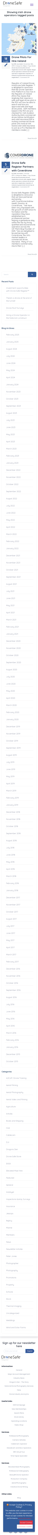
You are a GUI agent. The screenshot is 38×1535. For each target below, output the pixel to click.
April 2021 (10, 612)
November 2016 (13, 976)
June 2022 (10, 513)
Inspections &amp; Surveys (18, 1199)
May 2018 (10, 862)
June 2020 (11, 684)
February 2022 (12, 541)
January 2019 (12, 805)
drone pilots (22, 68)
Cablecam (10, 1135)
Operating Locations (19, 1421)
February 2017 (12, 961)
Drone (34, 66)
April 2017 (10, 947)
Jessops (9, 1213)
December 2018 (13, 812)
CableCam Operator (19, 1444)
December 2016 (13, 969)
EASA (8, 1163)
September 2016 (13, 990)
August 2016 (11, 997)
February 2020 (12, 712)
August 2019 (11, 755)
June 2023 (10, 427)
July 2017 (10, 926)
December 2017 (13, 897)
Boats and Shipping (14, 1121)
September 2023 (13, 406)
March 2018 (11, 876)
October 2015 (12, 1061)
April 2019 (10, 783)
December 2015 (13, 1054)
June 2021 (10, 598)
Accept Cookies (26, 1522)
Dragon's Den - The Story (19, 1382)
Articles (9, 1114)
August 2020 (11, 669)
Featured (10, 1178)
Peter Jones (11, 1256)
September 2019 (13, 748)
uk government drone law (24, 75)
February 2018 (12, 883)
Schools (9, 1292)
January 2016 (12, 1047)
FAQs (19, 1390)
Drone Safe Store (13, 1156)
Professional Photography (19, 1436)
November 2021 (13, 562)
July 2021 (10, 591)
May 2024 (10, 370)
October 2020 (12, 655)
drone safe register (25, 70)
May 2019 (10, 776)
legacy (9, 1220)
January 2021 (12, 634)
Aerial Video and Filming (16, 1099)
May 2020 (10, 691)
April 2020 (10, 698)
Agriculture (11, 1106)
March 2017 (11, 954)
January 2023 (12, 463)
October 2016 (12, 983)
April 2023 (10, 441)
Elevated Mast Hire (14, 1171)
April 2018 (10, 869)
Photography (12, 1270)
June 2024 (10, 363)
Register (29, 1351)
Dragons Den (12, 1149)
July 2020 (10, 676)
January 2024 (12, 384)
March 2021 (11, 619)
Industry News (19, 1378)
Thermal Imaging (13, 1306)
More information (24, 1518)
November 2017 (13, 904)
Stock (8, 1299)
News (25, 66)
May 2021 (10, 605)
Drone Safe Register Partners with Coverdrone (23, 166)
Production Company (19, 1479)
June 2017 (10, 933)
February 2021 (12, 627)
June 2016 (10, 1011)
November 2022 (13, 477)
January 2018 (12, 890)
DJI (7, 1142)
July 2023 (10, 420)
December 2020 (13, 641)
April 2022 (10, 527)
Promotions (11, 1277)
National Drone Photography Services (19, 1386)
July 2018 (10, 847)
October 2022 (12, 484)
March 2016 (11, 1033)
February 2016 (12, 1040)
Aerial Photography (14, 1092)
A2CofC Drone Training (16, 1078)
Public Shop (19, 1425)
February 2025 (12, 334)
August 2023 (11, 413)
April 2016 (10, 1026)
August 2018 (11, 840)
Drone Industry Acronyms (19, 1394)
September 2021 (13, 577)
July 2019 (10, 762)
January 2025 (12, 342)
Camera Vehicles (19, 1440)
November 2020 (13, 648)
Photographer (12, 1263)
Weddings (10, 1320)
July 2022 (10, 505)
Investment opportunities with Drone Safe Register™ (17, 289)
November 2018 (13, 819)
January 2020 (12, 719)
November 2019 (13, 733)
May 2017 (10, 940)
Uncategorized (12, 1313)
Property (10, 1285)
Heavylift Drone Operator (19, 1475)
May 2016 (10, 1018)
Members (10, 1235)
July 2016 (10, 1004)
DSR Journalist (18, 64)
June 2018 (10, 855)
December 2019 (13, 726)
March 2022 (11, 534)
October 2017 (12, 912)
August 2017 (11, 919)
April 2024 (10, 377)
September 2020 (13, 662)
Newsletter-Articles (14, 1249)
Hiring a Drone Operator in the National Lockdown (18, 316)
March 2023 (11, 448)
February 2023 (12, 456)
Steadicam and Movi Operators (19, 1448)
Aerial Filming (12, 1085)
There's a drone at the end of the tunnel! (19, 299)
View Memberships (19, 1409)
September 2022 (13, 491)
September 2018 (13, 833)
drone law (15, 68)
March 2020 (11, 705)
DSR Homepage (19, 1405)
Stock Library (19, 1417)
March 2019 (11, 790)
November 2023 (13, 391)
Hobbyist (10, 1192)
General (9, 1185)
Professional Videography (19, 1471)
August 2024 (11, 349)
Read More (32, 138)
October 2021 (12, 570)
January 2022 (12, 548)
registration (22, 73)
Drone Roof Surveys (15, 308)
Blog (19, 1498)
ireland (24, 71)
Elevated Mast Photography (19, 1467)
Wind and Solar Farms (16, 1327)
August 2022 (11, 498)
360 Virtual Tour (19, 1452)
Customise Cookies (25, 1527)
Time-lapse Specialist (19, 1456)
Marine (9, 1228)
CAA (8, 1128)
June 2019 (10, 769)
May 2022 (10, 520)
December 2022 (13, 470)
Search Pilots (19, 1413)
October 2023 (12, 399)
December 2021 (13, 555)
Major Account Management (19, 1374)
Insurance (10, 1206)
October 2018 (12, 826)
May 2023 (10, 434)
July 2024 (10, 356)
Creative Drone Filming (19, 1487)
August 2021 (11, 584)
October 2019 (12, 741)
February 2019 (12, 798)
